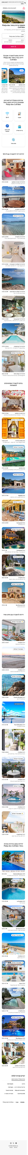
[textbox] (19, 42)
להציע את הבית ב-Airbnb (9, 8)
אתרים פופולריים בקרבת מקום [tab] (18, 1079)
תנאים (11, 1147)
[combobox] (13, 36)
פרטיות (15, 1147)
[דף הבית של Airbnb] (24, 8)
